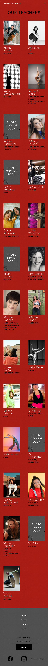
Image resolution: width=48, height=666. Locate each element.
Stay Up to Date (24, 637)
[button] (44, 3)
